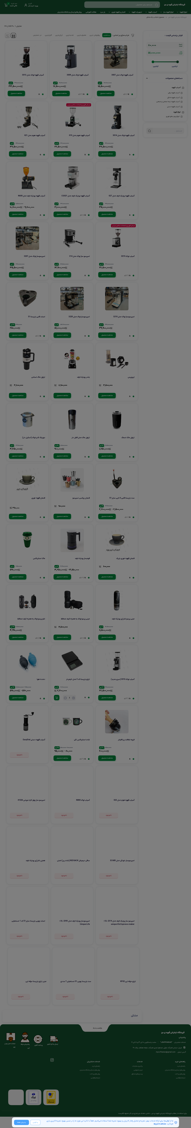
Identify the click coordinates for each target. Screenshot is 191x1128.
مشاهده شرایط (160, 1124)
